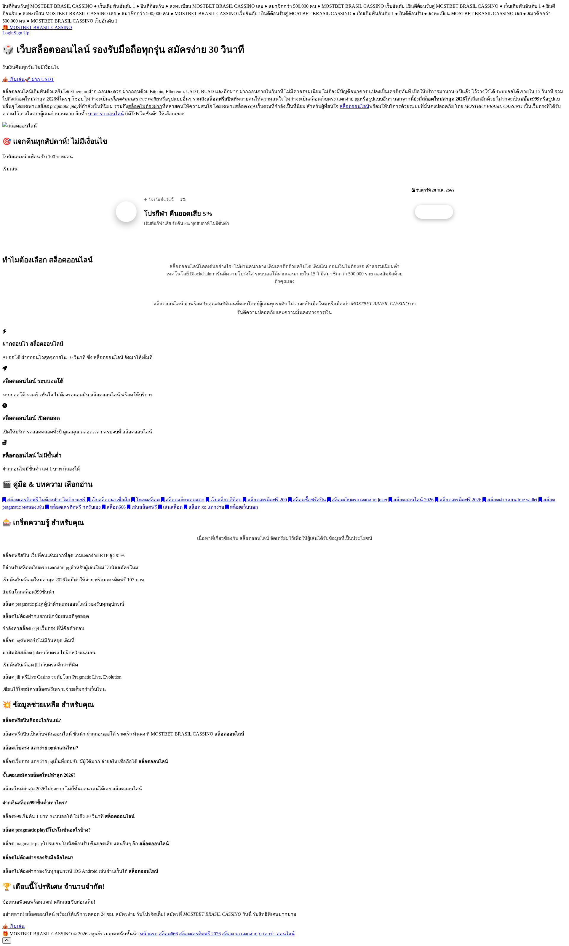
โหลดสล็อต (147, 499)
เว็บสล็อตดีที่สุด (225, 499)
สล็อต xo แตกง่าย (205, 507)
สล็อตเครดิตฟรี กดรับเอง (75, 507)
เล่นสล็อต (172, 507)
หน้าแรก (149, 933)
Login (8, 32)
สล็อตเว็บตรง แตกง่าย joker (359, 499)
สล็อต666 (116, 507)
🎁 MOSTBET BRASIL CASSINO (37, 27)
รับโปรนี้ (437, 212)
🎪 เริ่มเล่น (13, 79)
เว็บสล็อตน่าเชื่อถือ (110, 499)
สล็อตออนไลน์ (354, 106)
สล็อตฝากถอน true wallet (511, 499)
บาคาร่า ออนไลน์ (106, 113)
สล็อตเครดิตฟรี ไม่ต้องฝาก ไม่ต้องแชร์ (46, 499)
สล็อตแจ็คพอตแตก (184, 499)
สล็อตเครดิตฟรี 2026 (459, 499)
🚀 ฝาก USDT (39, 79)
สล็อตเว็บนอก (243, 507)
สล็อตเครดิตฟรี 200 (266, 499)
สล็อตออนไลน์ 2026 (413, 499)
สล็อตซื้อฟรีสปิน (309, 499)
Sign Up (21, 32)
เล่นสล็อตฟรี (143, 507)
